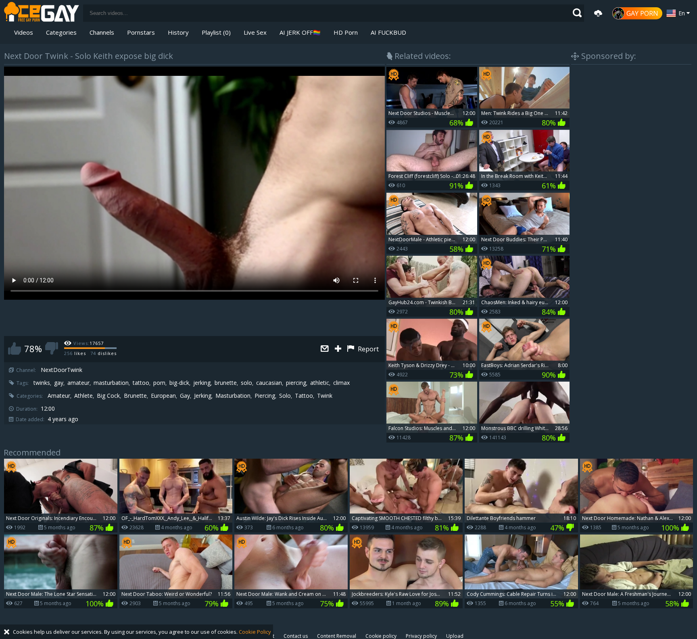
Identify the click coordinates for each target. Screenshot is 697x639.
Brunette (135, 396)
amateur (78, 383)
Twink (324, 396)
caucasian (269, 383)
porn (159, 383)
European (163, 396)
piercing (296, 383)
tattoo (141, 383)
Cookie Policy (255, 631)
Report (367, 349)
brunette (226, 383)
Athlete (83, 396)
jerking (202, 383)
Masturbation (232, 396)
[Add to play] (339, 349)
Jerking (202, 396)
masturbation (111, 383)
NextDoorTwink (61, 370)
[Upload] (598, 13)
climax (341, 383)
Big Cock (108, 396)
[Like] (14, 348)
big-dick (179, 383)
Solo (285, 396)
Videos (23, 32)
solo (246, 383)
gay (58, 383)
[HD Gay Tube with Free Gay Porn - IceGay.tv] (41, 13)
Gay (185, 396)
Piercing (265, 396)
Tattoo (304, 396)
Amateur (59, 396)
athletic (319, 383)
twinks (41, 383)
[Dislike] (51, 348)
